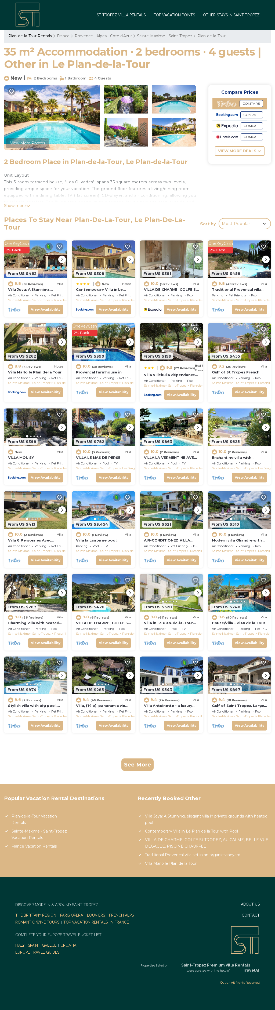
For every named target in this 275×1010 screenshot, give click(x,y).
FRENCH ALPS (121, 915)
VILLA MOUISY (21, 457)
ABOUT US (250, 904)
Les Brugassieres (134, 468)
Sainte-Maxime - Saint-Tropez (164, 36)
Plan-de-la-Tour (211, 36)
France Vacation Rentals (34, 846)
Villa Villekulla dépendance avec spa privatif (169, 377)
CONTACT (251, 915)
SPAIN (33, 945)
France (63, 36)
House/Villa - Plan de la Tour (238, 623)
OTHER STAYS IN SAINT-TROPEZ (231, 15)
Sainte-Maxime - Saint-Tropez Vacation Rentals (39, 834)
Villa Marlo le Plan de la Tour (34, 372)
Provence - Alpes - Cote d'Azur (103, 36)
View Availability (45, 309)
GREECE (49, 945)
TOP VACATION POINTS (174, 15)
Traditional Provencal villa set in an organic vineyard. (193, 854)
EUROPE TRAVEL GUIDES (37, 952)
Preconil (264, 383)
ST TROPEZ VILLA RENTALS (121, 15)
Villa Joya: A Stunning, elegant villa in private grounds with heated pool (206, 819)
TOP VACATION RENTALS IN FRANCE (96, 922)
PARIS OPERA (71, 915)
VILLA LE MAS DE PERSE (98, 457)
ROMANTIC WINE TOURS (37, 922)
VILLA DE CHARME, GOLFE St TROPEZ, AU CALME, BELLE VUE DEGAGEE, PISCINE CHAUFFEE (206, 843)
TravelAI (251, 970)
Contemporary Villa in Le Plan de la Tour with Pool (191, 831)
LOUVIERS (96, 915)
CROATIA (68, 945)
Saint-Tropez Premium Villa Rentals (215, 965)
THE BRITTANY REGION (35, 915)
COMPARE (251, 103)
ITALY (20, 945)
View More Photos (27, 143)
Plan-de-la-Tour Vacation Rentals (34, 819)
